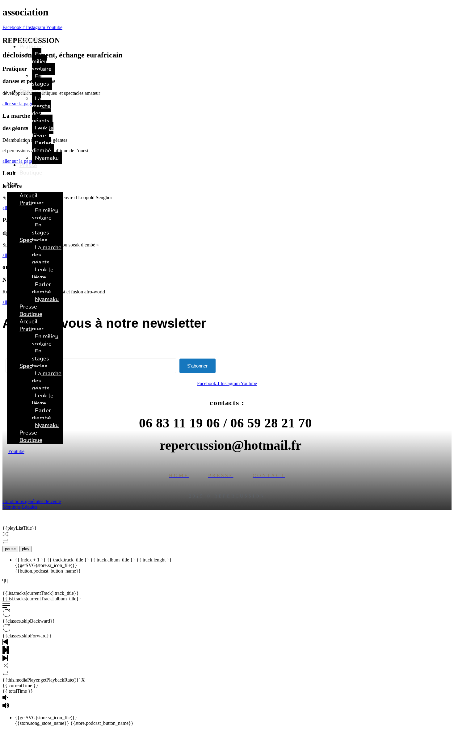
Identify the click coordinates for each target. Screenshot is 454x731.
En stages (40, 80)
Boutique (30, 172)
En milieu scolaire (42, 61)
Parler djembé (41, 146)
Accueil (28, 39)
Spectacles (33, 91)
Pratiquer (31, 46)
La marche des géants (41, 109)
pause (10, 549)
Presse (28, 165)
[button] (35, 184)
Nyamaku (47, 158)
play (25, 549)
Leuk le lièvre (42, 131)
